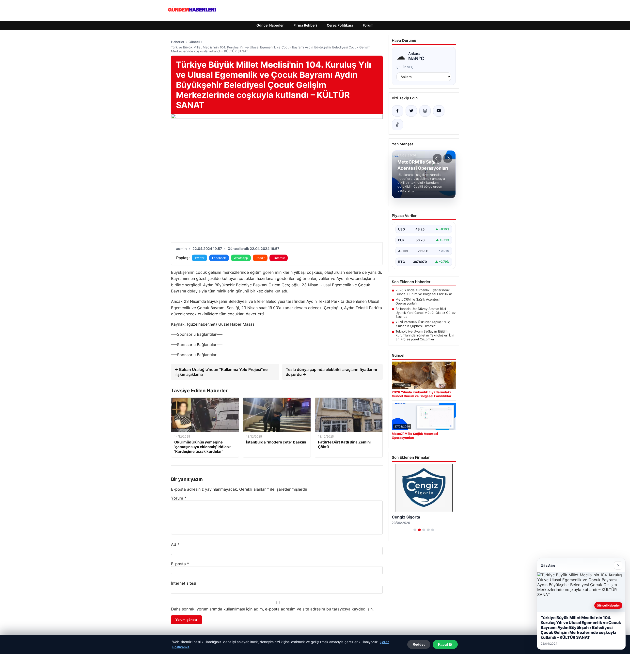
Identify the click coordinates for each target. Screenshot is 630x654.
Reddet (419, 644)
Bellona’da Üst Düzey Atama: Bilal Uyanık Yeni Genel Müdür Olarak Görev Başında (425, 313)
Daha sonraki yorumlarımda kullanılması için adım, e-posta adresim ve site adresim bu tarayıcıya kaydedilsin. (272, 609)
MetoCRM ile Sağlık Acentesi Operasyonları (417, 301)
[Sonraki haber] (447, 158)
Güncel (194, 42)
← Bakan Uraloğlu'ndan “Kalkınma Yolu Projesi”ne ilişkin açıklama (221, 372)
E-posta (180, 563)
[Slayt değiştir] (414, 530)
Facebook (219, 258)
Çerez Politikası (340, 25)
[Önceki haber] (437, 158)
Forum (368, 25)
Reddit (260, 258)
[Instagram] (425, 111)
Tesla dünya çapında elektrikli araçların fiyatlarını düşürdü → (331, 372)
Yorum (178, 498)
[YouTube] (438, 111)
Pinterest (278, 258)
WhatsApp (241, 258)
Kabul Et (445, 644)
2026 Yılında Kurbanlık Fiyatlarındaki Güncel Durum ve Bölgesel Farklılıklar (423, 292)
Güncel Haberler (270, 25)
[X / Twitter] (411, 111)
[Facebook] (397, 111)
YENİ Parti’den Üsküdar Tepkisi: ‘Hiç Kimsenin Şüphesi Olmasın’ (422, 324)
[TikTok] (397, 124)
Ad (175, 544)
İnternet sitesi (183, 583)
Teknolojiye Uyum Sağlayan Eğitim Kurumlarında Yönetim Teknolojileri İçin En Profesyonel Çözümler (424, 335)
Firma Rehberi (305, 25)
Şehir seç (405, 67)
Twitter (199, 258)
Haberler (177, 42)
